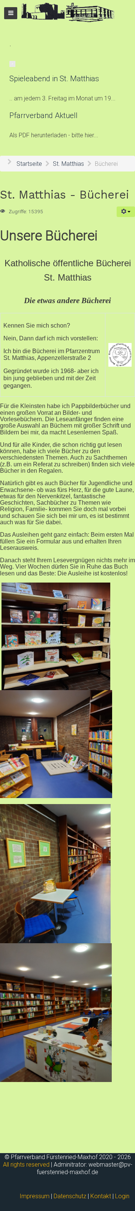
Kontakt (100, 1196)
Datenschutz (70, 1196)
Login (122, 1196)
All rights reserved (26, 1164)
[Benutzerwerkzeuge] (126, 211)
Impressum (35, 1196)
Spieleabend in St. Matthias (54, 78)
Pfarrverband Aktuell (43, 115)
